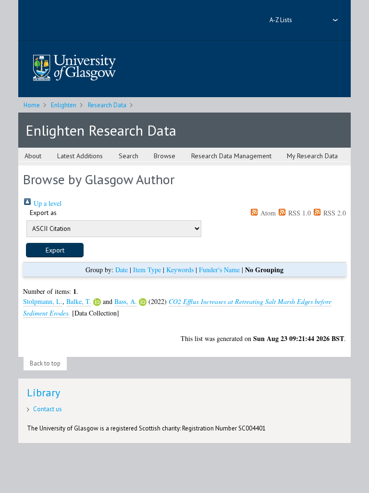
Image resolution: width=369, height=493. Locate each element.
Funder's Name (219, 269)
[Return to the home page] (74, 68)
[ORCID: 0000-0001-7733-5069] (97, 302)
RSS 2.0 (333, 212)
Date (121, 269)
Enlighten (63, 105)
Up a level (47, 203)
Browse (164, 156)
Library (43, 392)
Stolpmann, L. (42, 301)
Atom (267, 212)
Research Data (107, 105)
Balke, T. (78, 301)
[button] (55, 250)
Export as (43, 212)
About (33, 156)
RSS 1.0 (298, 212)
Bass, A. (125, 301)
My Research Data (312, 156)
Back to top (45, 363)
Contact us (47, 409)
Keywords (180, 269)
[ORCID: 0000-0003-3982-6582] (143, 302)
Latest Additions (80, 156)
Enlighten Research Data (100, 130)
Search (128, 156)
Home (32, 105)
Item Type (147, 269)
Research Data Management (231, 156)
